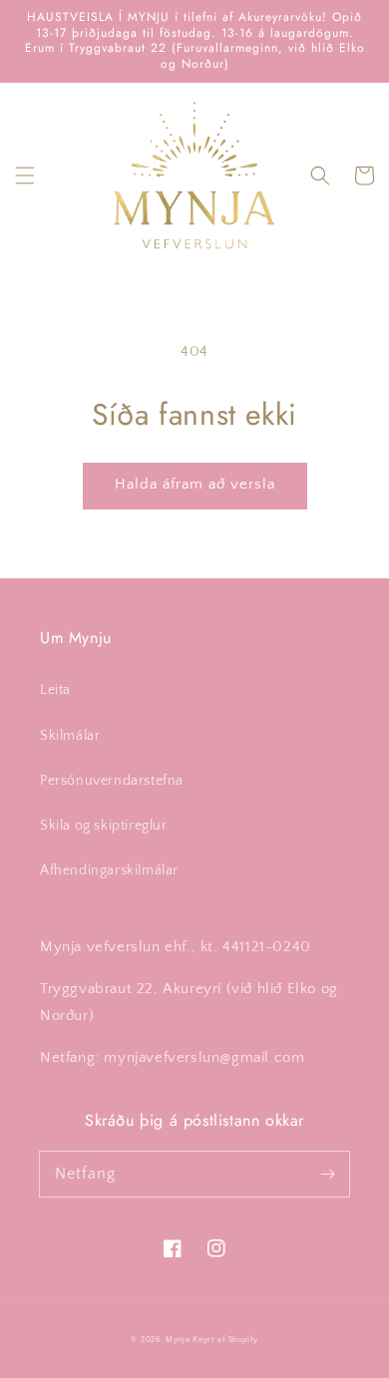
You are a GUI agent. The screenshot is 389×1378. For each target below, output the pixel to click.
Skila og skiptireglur (104, 826)
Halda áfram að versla (195, 484)
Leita (55, 690)
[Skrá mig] (327, 1174)
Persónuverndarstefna (112, 781)
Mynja (178, 1339)
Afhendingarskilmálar (109, 870)
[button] (25, 175)
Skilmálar (70, 736)
